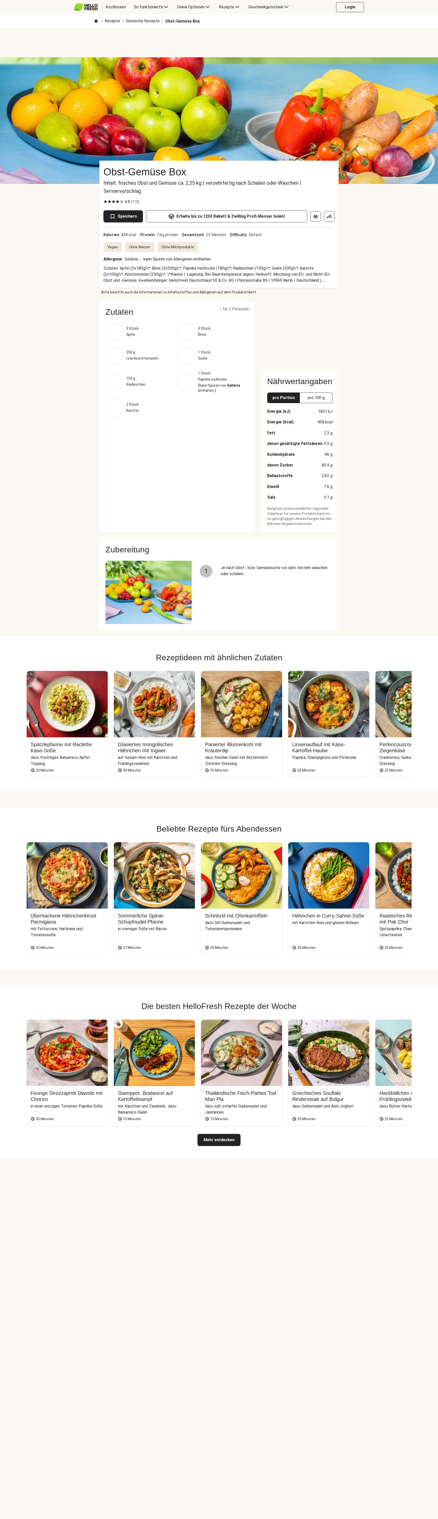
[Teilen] (329, 216)
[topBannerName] (219, 42)
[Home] (96, 21)
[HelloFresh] (86, 7)
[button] (177, 312)
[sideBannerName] (300, 332)
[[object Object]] (315, 216)
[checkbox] (105, 202)
